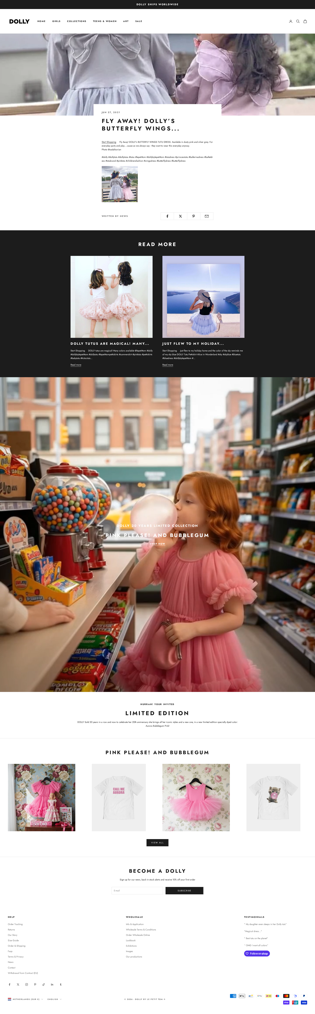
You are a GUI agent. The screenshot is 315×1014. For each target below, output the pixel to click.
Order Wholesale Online (138, 935)
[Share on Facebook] (167, 216)
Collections (76, 21)
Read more (76, 364)
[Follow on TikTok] (43, 984)
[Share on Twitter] (180, 216)
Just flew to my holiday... (193, 343)
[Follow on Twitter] (18, 984)
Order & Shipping (16, 945)
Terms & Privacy (15, 956)
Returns (11, 929)
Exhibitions (131, 945)
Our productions (134, 956)
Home (41, 21)
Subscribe (184, 890)
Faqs (10, 951)
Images (129, 951)
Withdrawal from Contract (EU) (23, 973)
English (53, 999)
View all (157, 842)
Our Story (12, 935)
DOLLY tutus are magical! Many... (110, 343)
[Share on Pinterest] (193, 216)
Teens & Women (105, 21)
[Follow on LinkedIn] (52, 984)
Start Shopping (109, 142)
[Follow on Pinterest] (35, 984)
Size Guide (13, 940)
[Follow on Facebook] (9, 984)
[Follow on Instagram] (26, 984)
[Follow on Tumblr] (60, 984)
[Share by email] (206, 216)
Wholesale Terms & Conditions (141, 929)
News (10, 962)
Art (126, 21)
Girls (56, 21)
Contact (11, 967)
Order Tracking (15, 924)
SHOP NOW (157, 543)
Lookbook (131, 940)
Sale (138, 21)
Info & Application (135, 924)
